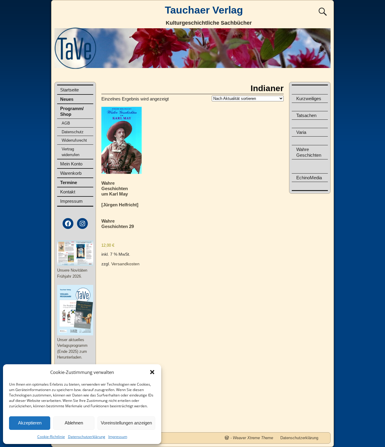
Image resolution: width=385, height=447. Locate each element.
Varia (301, 132)
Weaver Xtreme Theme (253, 438)
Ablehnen (74, 422)
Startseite (69, 89)
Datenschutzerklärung (86, 436)
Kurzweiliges (308, 98)
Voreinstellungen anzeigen (126, 422)
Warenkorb (71, 173)
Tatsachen (306, 115)
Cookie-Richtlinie (51, 436)
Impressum (117, 436)
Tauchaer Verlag (204, 10)
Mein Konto (71, 163)
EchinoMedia (309, 177)
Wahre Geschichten (308, 152)
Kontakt (67, 191)
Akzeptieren (30, 422)
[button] (152, 372)
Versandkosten (125, 264)
